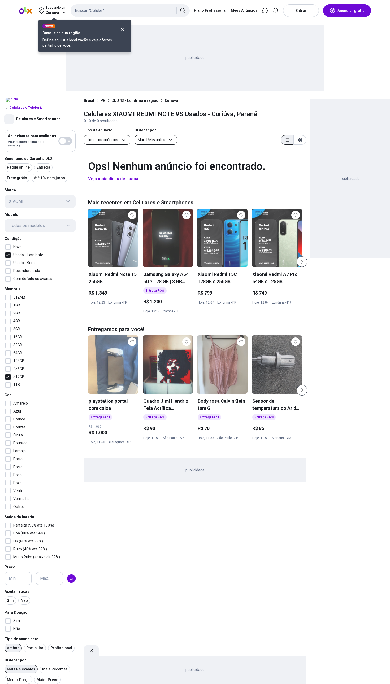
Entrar (301, 10)
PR (103, 100)
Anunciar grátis (351, 10)
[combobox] (130, 10)
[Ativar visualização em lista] (287, 140)
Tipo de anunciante (21, 639)
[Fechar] (122, 30)
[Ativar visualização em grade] (299, 140)
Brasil (89, 100)
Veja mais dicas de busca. (113, 178)
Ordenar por (15, 660)
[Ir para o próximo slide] (302, 261)
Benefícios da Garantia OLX (29, 158)
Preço (10, 567)
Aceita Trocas (17, 591)
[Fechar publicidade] (91, 650)
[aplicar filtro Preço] (71, 578)
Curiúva (171, 100)
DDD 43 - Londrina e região (135, 100)
